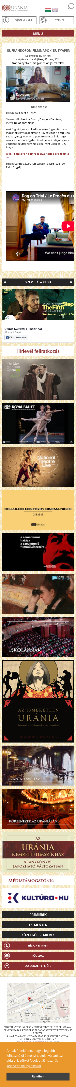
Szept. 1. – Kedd (38, 282)
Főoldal (38, 955)
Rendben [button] (38, 1076)
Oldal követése (18, 337)
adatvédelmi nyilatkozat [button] (24, 1066)
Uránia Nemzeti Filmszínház (23, 328)
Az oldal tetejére (38, 966)
